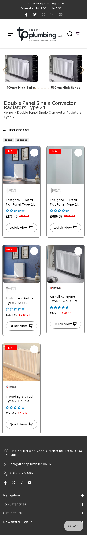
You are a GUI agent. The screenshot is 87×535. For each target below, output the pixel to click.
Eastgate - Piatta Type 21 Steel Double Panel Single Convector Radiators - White (21, 301)
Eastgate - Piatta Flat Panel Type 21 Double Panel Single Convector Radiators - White (21, 203)
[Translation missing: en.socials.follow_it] (21, 483)
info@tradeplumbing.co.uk (30, 464)
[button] (82, 70)
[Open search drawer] (70, 34)
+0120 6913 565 (21, 473)
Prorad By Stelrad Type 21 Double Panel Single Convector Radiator (21, 399)
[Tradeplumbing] (39, 33)
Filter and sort (18, 130)
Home (8, 112)
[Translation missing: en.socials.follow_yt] (29, 483)
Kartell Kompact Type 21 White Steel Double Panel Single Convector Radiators (65, 299)
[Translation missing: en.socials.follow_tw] (13, 483)
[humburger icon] (10, 33)
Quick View (19, 227)
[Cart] (78, 34)
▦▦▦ (8, 139)
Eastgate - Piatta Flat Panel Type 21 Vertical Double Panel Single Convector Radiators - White (64, 203)
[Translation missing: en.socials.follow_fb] (5, 483)
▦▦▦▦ (22, 139)
